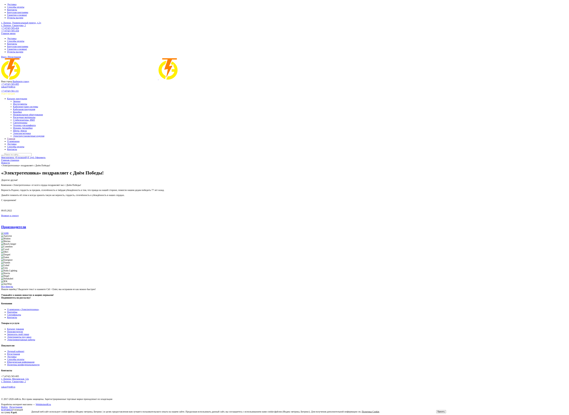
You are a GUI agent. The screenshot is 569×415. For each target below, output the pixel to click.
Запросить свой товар (18, 334)
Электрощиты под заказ (19, 337)
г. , (15, 379)
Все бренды (7, 286)
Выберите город (21, 81)
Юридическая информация (20, 362)
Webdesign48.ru (43, 404)
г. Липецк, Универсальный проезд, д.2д (21, 22)
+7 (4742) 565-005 (10, 84)
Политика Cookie (370, 411)
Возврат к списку (10, 215)
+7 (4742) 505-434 (10, 30)
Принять (441, 412)
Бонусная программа (17, 12)
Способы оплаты (15, 7)
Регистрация (13, 354)
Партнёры (12, 312)
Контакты (12, 9)
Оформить (40, 157)
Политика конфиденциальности (23, 364)
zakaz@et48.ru (8, 87)
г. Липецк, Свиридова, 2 (13, 25)
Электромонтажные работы (21, 339)
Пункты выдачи (15, 17)
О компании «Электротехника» (23, 309)
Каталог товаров (15, 329)
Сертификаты (14, 314)
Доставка (11, 4)
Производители (13, 227)
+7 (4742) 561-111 (10, 91)
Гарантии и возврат (17, 15)
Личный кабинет (15, 351)
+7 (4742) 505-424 (10, 28)
